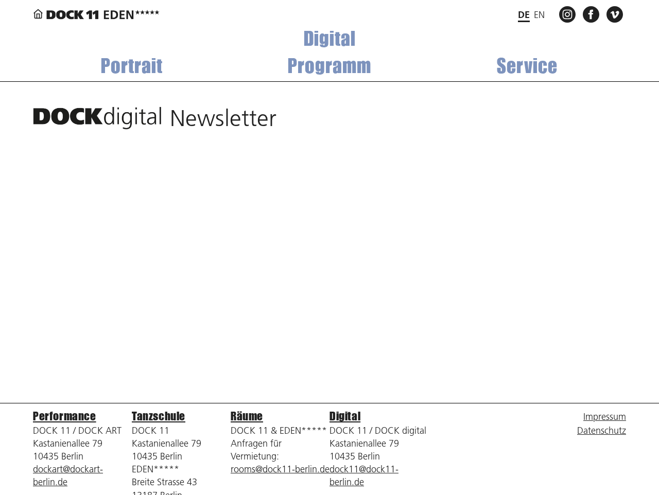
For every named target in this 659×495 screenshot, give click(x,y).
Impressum (604, 416)
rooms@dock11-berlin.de (280, 469)
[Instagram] (569, 14)
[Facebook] (592, 14)
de (524, 15)
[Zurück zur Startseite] (96, 14)
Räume (247, 416)
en (539, 15)
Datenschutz (601, 430)
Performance (64, 416)
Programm (329, 65)
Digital (330, 38)
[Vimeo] (616, 14)
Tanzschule (158, 416)
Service (527, 65)
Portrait (132, 65)
